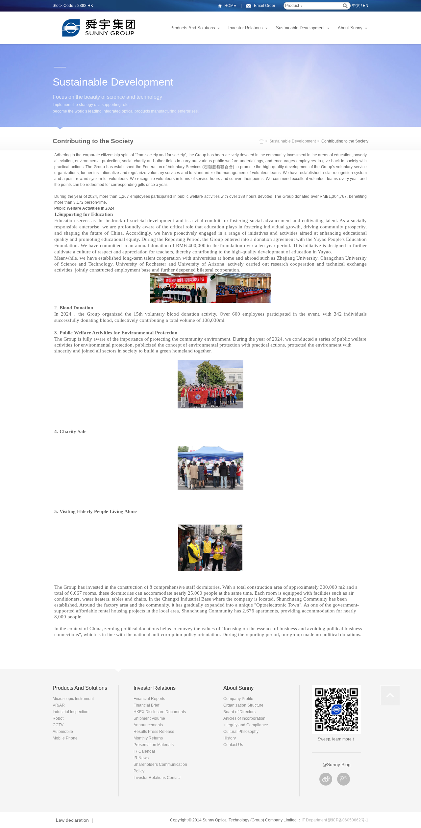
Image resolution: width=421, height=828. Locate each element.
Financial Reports (149, 698)
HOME (230, 5)
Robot (58, 718)
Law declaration (72, 820)
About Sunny (350, 27)
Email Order (264, 5)
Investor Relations (245, 27)
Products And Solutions (192, 27)
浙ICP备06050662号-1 (348, 820)
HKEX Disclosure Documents (160, 712)
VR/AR (59, 705)
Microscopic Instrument (73, 698)
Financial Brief (146, 705)
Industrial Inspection (70, 712)
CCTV (58, 725)
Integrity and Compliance (245, 725)
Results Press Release (154, 731)
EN (365, 5)
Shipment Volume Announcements (149, 721)
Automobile (63, 731)
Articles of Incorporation (244, 718)
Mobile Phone (65, 738)
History (229, 738)
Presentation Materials (154, 744)
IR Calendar (144, 751)
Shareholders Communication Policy (160, 767)
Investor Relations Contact (157, 777)
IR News (141, 758)
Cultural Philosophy (241, 731)
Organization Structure (243, 705)
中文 (356, 5)
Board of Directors (239, 712)
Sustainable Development (300, 27)
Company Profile (238, 698)
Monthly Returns (148, 738)
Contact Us (233, 744)
